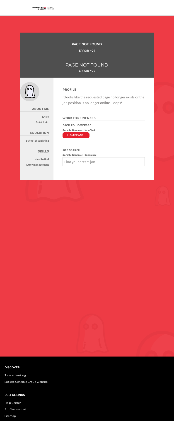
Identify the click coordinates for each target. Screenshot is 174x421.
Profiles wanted (15, 409)
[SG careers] (44, 9)
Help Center (13, 402)
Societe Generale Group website (26, 381)
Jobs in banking (15, 375)
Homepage (75, 135)
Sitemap (10, 416)
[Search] (64, 169)
